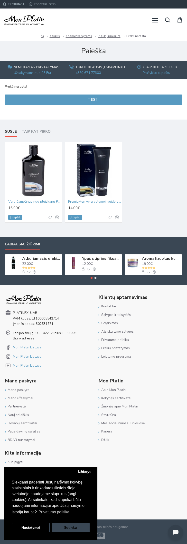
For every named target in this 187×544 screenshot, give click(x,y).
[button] (92, 278)
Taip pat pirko (36, 131)
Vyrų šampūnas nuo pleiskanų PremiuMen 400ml (34, 201)
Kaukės (55, 36)
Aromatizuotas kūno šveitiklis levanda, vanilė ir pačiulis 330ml (161, 258)
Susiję (11, 131)
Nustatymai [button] (30, 527)
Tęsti (93, 99)
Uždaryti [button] (85, 472)
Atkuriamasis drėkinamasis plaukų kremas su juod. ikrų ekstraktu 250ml (41, 258)
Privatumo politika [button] (53, 512)
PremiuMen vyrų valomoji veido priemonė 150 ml (94, 201)
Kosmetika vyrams (79, 36)
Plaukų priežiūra (109, 36)
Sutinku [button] (70, 527)
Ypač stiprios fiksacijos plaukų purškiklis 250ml (101, 258)
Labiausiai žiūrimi (22, 244)
